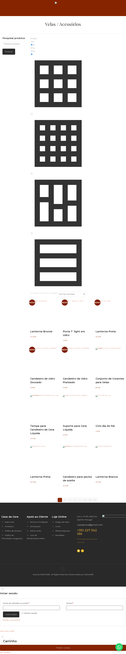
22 (90, 500)
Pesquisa (9, 51)
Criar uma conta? (7, 631)
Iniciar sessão (11, 614)
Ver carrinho (5, 652)
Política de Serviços (13, 531)
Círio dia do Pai (105, 425)
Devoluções (35, 526)
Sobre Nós (9, 522)
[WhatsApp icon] (60, 582)
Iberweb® (88, 574)
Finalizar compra (63, 648)
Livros (57, 526)
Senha (69, 603)
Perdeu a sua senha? (11, 620)
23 (95, 500)
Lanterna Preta (106, 331)
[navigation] (63, 644)
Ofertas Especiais (62, 531)
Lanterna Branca (107, 476)
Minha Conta (35, 531)
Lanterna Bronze (41, 331)
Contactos (9, 526)
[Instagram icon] (66, 582)
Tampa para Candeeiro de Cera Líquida (42, 429)
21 (85, 500)
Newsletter (60, 535)
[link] (58, 41)
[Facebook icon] (63, 582)
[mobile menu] (122, 8)
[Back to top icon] (63, 569)
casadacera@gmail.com (90, 525)
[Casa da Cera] (63, 8)
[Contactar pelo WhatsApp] (119, 647)
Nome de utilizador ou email (16, 603)
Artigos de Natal (62, 522)
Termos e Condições (39, 522)
